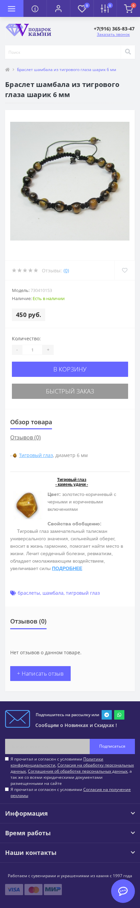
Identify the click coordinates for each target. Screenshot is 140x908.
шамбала (53, 593)
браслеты (29, 593)
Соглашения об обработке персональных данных (77, 771)
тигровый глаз (83, 593)
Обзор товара (31, 422)
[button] (58, 8)
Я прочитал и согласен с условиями (71, 792)
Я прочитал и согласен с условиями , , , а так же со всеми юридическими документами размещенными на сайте (72, 771)
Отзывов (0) (25, 437)
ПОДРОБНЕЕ (67, 568)
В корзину (70, 369)
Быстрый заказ (70, 391)
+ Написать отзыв (40, 673)
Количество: (26, 338)
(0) (66, 270)
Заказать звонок (113, 34)
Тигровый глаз (36, 455)
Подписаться (112, 746)
